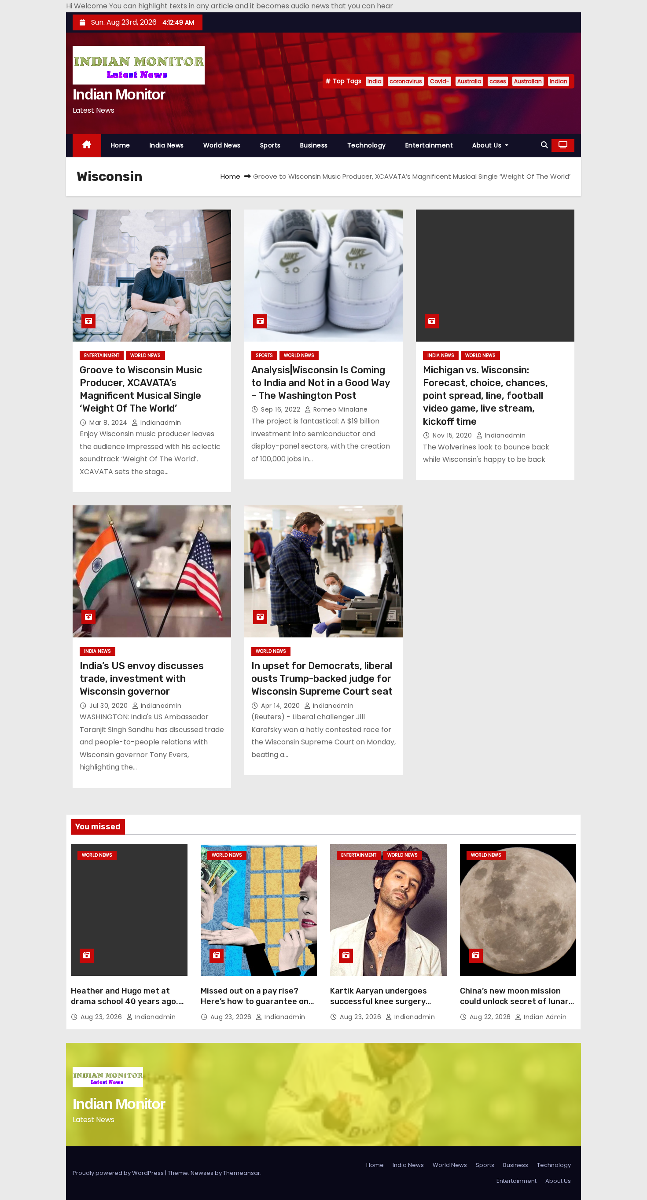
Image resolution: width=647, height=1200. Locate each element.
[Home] (87, 145)
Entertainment (429, 145)
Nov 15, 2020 (453, 435)
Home (120, 145)
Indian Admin (544, 1016)
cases (497, 81)
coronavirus (406, 81)
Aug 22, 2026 (491, 1016)
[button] (544, 145)
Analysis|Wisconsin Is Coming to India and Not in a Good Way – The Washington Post (320, 383)
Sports (270, 145)
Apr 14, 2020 (281, 705)
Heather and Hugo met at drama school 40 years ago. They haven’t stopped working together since (124, 1006)
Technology (366, 145)
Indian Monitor (119, 94)
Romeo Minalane (339, 409)
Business (314, 145)
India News (167, 145)
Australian (528, 81)
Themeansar (241, 1173)
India (375, 81)
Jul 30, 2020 (109, 705)
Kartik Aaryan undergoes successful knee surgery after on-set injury (378, 1001)
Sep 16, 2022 (281, 409)
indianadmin (160, 422)
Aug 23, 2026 (102, 1016)
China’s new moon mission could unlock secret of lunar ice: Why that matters (514, 1001)
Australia (469, 81)
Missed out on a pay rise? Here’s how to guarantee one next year (257, 1001)
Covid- (439, 81)
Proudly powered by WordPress (119, 1173)
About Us (488, 145)
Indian (558, 81)
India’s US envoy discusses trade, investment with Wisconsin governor (142, 679)
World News (222, 145)
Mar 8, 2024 (109, 422)
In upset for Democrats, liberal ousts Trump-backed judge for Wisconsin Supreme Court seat (322, 679)
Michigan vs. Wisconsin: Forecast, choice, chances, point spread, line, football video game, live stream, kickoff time (485, 395)
